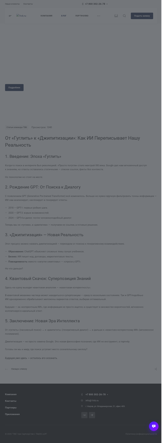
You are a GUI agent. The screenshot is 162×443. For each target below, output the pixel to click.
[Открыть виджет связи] (154, 426)
